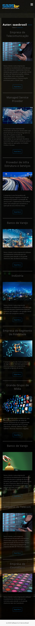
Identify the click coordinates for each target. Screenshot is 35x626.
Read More (17, 86)
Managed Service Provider (17, 99)
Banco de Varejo (17, 222)
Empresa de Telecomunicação (17, 34)
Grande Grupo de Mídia (17, 386)
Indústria (17, 275)
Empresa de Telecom (17, 507)
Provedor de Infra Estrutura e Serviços (17, 163)
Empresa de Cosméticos (17, 565)
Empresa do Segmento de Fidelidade (17, 332)
